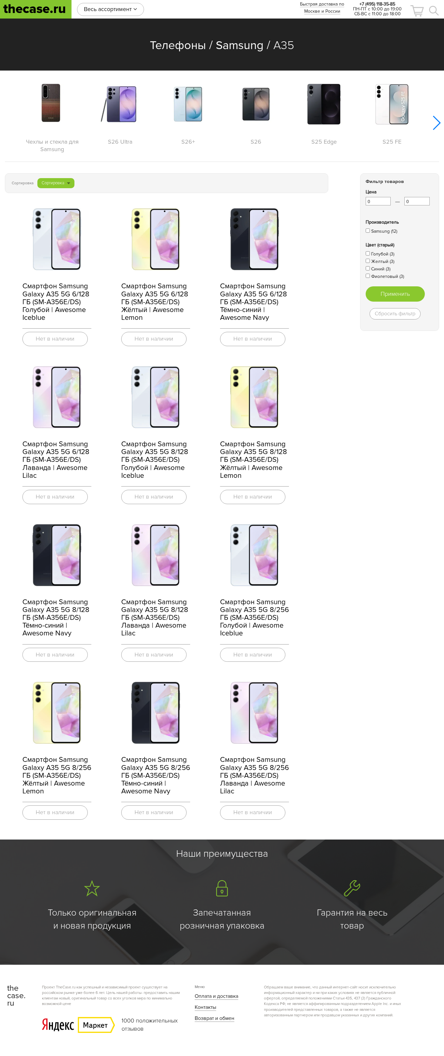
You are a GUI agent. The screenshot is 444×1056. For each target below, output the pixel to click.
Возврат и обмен (214, 1018)
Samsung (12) (384, 231)
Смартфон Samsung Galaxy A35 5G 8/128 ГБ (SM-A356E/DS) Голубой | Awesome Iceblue (154, 460)
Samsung (240, 45)
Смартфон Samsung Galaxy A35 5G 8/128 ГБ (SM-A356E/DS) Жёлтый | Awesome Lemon (253, 460)
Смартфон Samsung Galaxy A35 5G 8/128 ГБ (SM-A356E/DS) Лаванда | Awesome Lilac (154, 618)
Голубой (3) (382, 254)
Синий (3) (380, 269)
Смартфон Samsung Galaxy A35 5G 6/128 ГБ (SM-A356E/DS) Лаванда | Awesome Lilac (55, 460)
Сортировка (53, 183)
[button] (417, 11)
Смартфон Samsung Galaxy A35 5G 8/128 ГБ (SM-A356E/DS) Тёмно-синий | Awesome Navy (55, 618)
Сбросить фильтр (395, 313)
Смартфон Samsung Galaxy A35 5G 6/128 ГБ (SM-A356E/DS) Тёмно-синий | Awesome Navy (253, 302)
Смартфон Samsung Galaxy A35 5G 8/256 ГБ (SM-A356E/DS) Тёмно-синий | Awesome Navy (155, 775)
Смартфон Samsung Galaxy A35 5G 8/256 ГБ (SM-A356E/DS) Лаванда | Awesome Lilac (254, 775)
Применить (395, 293)
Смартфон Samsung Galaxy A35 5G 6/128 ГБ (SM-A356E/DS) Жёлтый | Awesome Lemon (154, 302)
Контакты (205, 1007)
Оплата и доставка (216, 996)
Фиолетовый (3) (387, 276)
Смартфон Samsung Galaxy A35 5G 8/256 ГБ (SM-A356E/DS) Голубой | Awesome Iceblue (254, 618)
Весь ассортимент (108, 9)
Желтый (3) (382, 261)
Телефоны (178, 45)
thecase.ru (34, 9)
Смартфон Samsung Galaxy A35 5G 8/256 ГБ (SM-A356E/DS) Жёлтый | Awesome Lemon (56, 775)
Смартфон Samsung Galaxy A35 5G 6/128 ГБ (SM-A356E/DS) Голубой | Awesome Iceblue (55, 302)
